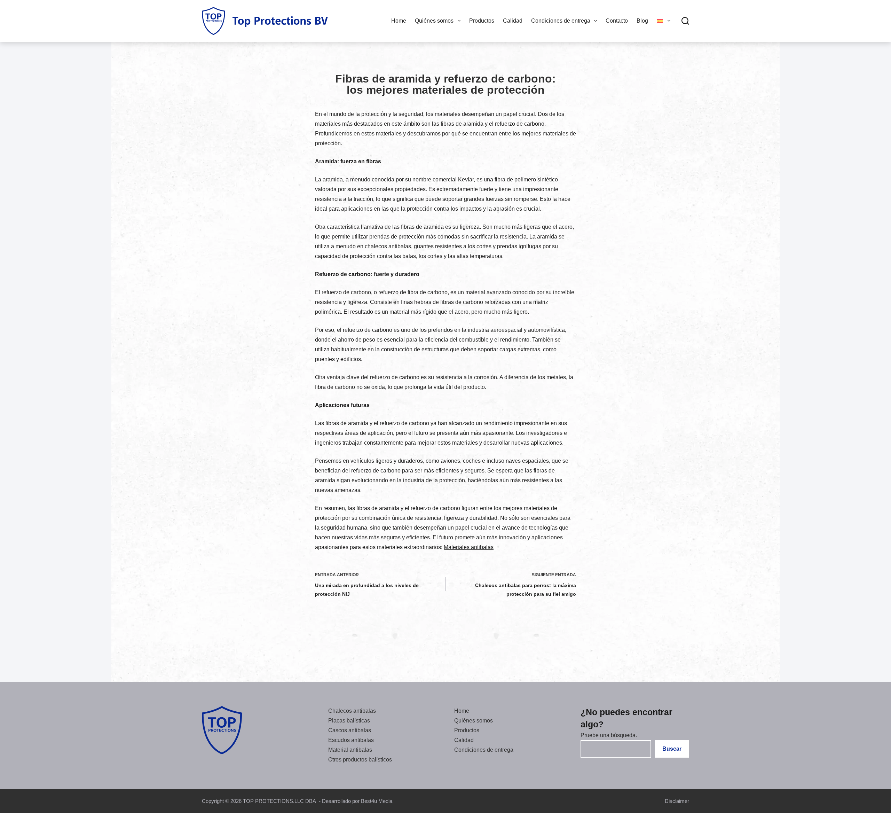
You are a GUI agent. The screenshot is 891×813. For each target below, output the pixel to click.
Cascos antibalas (349, 730)
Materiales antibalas (469, 547)
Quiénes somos (434, 21)
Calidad (512, 21)
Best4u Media (376, 801)
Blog (642, 21)
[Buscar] (685, 21)
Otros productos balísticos (360, 760)
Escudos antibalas (351, 740)
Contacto (617, 21)
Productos (481, 21)
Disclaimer (677, 801)
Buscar (671, 749)
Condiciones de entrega (560, 21)
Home (398, 21)
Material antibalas (350, 750)
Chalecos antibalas (352, 711)
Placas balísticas (349, 721)
